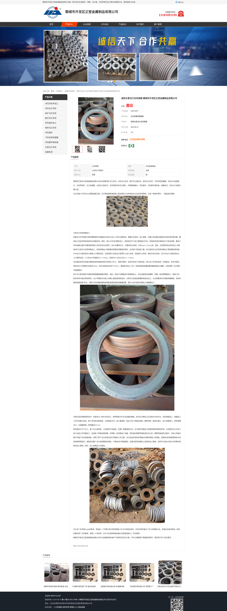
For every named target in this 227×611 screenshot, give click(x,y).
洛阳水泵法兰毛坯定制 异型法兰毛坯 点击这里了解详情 (177, 586)
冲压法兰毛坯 (50, 108)
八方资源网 (58, 607)
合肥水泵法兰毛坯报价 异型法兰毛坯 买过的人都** (147, 586)
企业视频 (87, 24)
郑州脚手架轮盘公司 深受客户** (85, 586)
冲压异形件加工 (51, 104)
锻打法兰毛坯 (50, 118)
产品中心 (69, 24)
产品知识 (122, 24)
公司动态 (104, 24)
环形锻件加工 (50, 123)
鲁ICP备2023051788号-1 (70, 599)
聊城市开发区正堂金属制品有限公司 (92, 599)
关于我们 (140, 24)
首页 (51, 24)
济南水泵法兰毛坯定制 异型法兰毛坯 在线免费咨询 (119, 586)
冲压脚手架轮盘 (51, 142)
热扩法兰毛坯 (50, 113)
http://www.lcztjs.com (80, 546)
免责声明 (65, 607)
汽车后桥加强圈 (51, 137)
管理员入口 (74, 607)
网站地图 (81, 607)
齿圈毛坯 (49, 152)
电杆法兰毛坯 (50, 128)
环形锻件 (49, 133)
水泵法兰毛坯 (69, 91)
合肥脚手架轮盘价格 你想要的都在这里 (58, 586)
